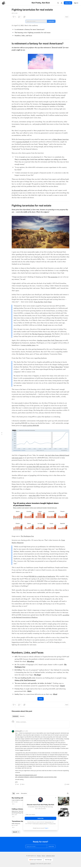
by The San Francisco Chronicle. (40, 334)
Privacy (39, 855)
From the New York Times (43, 302)
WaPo (29, 691)
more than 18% (34, 495)
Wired (55, 694)
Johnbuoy (17, 731)
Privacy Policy (52, 823)
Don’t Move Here (57, 367)
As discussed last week (19, 190)
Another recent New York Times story (50, 340)
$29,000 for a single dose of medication (42, 576)
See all (15, 832)
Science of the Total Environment (25, 680)
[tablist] (18, 716)
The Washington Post (27, 536)
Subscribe (68, 3)
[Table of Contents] (2, 433)
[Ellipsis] (68, 731)
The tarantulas (52, 277)
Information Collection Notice (40, 823)
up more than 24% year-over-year (38, 466)
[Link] (9, 43)
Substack (32, 863)
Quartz (62, 686)
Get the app (48, 859)
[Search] (58, 2)
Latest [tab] (17, 793)
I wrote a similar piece (28, 345)
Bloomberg (30, 661)
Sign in (76, 3)
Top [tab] (13, 793)
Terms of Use (48, 822)
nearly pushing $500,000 (31, 425)
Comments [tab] (15, 716)
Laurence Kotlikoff (22, 142)
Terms (43, 855)
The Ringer (37, 675)
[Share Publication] (61, 2)
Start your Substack (36, 859)
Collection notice (50, 855)
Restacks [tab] (22, 716)
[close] (55, 797)
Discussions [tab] (24, 793)
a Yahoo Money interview (60, 139)
